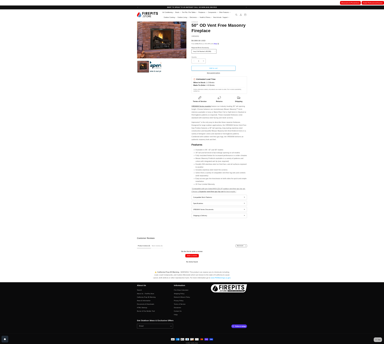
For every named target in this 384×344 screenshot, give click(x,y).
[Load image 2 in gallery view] (155, 66)
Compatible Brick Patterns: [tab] (202, 197)
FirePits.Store (194, 343)
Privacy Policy (178, 300)
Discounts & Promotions (350, 3)
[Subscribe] (170, 326)
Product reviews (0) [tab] (144, 246)
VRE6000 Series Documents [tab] (203, 209)
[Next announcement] (246, 7)
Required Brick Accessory (200, 47)
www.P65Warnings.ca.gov (220, 278)
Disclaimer (177, 307)
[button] (236, 15)
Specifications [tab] (198, 203)
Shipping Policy (179, 293)
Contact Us (178, 311)
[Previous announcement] (138, 7)
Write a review (192, 256)
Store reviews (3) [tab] (157, 246)
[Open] (5, 339)
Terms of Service (200, 101)
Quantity (194, 57)
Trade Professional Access (373, 3)
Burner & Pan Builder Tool (146, 311)
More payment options (213, 73)
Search (139, 290)
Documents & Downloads (145, 304)
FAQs (176, 314)
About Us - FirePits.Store (145, 293)
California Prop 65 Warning (146, 297)
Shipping (238, 101)
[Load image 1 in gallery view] (143, 66)
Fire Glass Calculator (181, 290)
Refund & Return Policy (182, 297)
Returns (219, 101)
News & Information (143, 300)
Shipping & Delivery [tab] (200, 215)
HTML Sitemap (142, 307)
